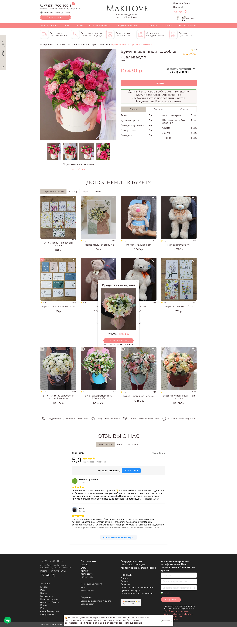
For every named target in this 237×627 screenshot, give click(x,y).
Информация (185, 25)
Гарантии (125, 584)
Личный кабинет (181, 3)
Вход (83, 587)
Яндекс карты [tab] (105, 444)
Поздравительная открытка (98, 245)
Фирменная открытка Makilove (58, 306)
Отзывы (167, 25)
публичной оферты (181, 614)
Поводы (44, 605)
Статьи (84, 568)
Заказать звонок (55, 17)
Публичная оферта (130, 590)
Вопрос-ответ (87, 604)
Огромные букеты (100, 25)
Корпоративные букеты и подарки (138, 568)
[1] (184, 54)
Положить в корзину (118, 340)
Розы (67, 25)
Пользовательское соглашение (137, 593)
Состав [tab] (133, 109)
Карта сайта (87, 574)
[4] (192, 54)
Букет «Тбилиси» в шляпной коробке (179, 397)
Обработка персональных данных (137, 587)
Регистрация (87, 590)
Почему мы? (87, 577)
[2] (187, 54)
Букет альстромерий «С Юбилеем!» (98, 397)
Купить (159, 83)
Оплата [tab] (184, 109)
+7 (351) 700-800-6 (57, 5)
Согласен (166, 620)
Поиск (176, 7)
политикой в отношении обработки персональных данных (111, 623)
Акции (80, 25)
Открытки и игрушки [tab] (53, 191)
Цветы (43, 593)
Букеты (44, 587)
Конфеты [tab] (96, 191)
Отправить (170, 599)
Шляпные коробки (49, 599)
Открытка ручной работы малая (58, 244)
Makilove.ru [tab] (133, 444)
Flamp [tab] (120, 444)
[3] (189, 54)
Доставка (125, 578)
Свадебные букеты (127, 25)
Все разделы (48, 25)
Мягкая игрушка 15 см (138, 245)
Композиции (46, 596)
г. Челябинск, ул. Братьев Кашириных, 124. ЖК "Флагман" (55, 566)
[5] (195, 54)
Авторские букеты (49, 602)
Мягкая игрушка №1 (178, 245)
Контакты (85, 571)
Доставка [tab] (158, 109)
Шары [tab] (85, 191)
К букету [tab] (73, 191)
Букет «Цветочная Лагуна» (138, 396)
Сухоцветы (150, 25)
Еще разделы (47, 614)
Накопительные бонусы (133, 564)
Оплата (124, 581)
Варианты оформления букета (96, 601)
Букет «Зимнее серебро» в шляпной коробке (58, 397)
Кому (43, 608)
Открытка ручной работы (178, 306)
